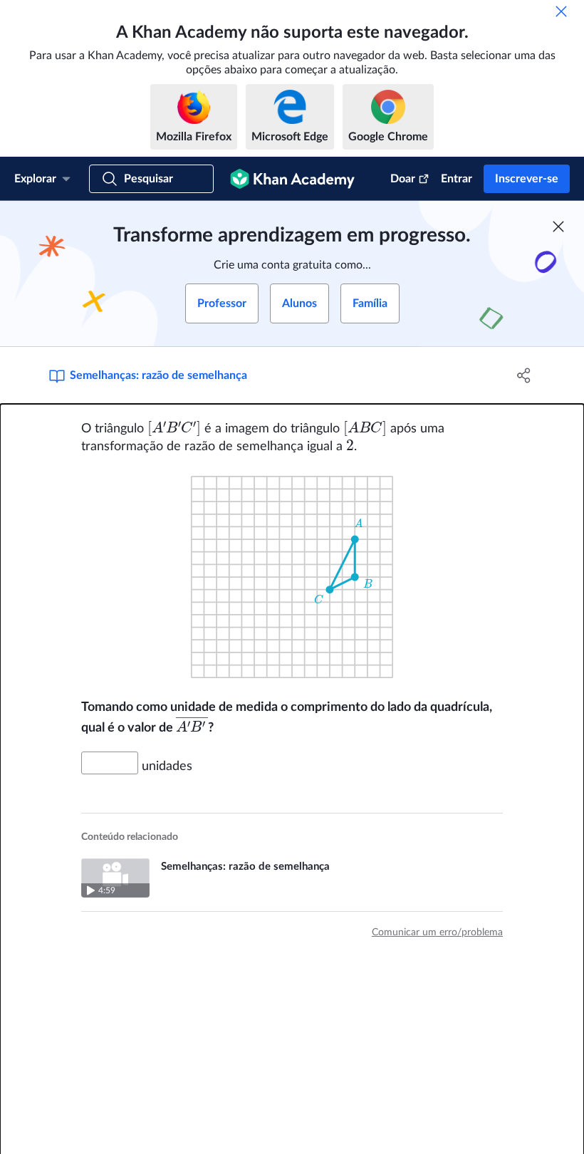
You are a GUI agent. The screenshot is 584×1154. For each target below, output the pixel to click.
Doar (402, 178)
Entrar (456, 178)
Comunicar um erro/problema (437, 932)
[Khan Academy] (292, 178)
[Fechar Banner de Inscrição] (558, 226)
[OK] (561, 11)
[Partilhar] (524, 375)
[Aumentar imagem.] (292, 577)
